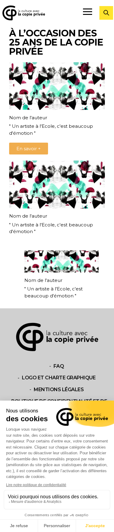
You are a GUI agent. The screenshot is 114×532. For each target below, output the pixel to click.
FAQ (59, 366)
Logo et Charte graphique (58, 378)
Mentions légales (59, 389)
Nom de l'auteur (28, 117)
